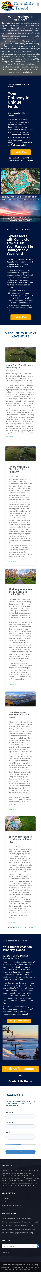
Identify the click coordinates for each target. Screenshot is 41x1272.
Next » (31, 927)
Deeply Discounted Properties (12, 1205)
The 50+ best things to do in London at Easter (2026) (20, 839)
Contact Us (5, 1253)
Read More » (9, 436)
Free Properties (7, 1202)
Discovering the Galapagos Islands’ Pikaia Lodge (18, 1233)
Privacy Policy (6, 1256)
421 (26, 927)
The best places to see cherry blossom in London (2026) (20, 592)
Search (39, 1246)
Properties (5, 1198)
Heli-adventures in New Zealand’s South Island (19, 714)
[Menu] (38, 4)
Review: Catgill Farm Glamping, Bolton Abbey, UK (19, 469)
